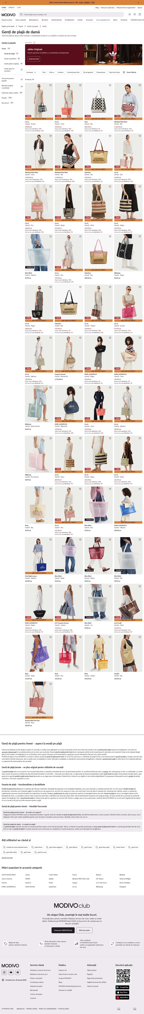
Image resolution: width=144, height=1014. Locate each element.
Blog (98, 8)
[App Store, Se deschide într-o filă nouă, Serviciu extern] (122, 992)
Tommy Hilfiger (125, 879)
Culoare (60, 72)
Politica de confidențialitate (47, 1009)
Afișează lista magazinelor (125, 8)
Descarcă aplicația (108, 8)
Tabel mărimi (91, 970)
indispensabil (12, 752)
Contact (33, 998)
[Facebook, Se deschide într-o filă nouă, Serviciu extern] (17, 972)
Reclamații (34, 990)
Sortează (29, 72)
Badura (98, 875)
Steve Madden (125, 883)
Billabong (99, 887)
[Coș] (139, 14)
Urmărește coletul (36, 982)
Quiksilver (52, 887)
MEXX (27, 879)
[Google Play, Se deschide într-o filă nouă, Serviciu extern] (122, 987)
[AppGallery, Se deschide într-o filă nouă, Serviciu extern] (122, 997)
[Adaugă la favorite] (50, 85)
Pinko (51, 883)
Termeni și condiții (72, 990)
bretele (105, 771)
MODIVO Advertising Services (72, 986)
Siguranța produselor (95, 978)
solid (29, 791)
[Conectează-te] (129, 14)
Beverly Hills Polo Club (80, 879)
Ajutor (140, 8)
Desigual (123, 887)
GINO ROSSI (30, 887)
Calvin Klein (53, 875)
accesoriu (5, 752)
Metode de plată (36, 986)
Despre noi (63, 970)
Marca (51, 72)
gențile (131, 776)
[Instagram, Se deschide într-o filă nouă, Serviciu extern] (4, 972)
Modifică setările (31, 1009)
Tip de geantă (88, 72)
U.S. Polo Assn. (101, 883)
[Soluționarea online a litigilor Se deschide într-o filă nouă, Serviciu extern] (134, 1009)
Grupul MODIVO (72, 978)
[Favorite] (134, 14)
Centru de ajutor (36, 994)
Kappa (74, 883)
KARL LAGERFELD (9, 887)
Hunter (4, 883)
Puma (74, 875)
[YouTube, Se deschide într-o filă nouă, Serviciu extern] (10, 972)
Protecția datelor (63, 1009)
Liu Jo (74, 887)
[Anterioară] (5, 2)
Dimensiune (101, 72)
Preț (44, 72)
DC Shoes (99, 879)
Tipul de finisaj (114, 72)
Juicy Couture (7, 879)
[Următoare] (138, 2)
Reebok (122, 875)
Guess (27, 875)
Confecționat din (73, 72)
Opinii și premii (92, 986)
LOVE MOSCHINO (9, 875)
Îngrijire (90, 974)
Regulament (20, 1009)
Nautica (28, 883)
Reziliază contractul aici (38, 974)
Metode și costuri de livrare (40, 970)
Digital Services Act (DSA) (96, 982)
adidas (51, 879)
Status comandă (36, 978)
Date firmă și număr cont (68, 974)
